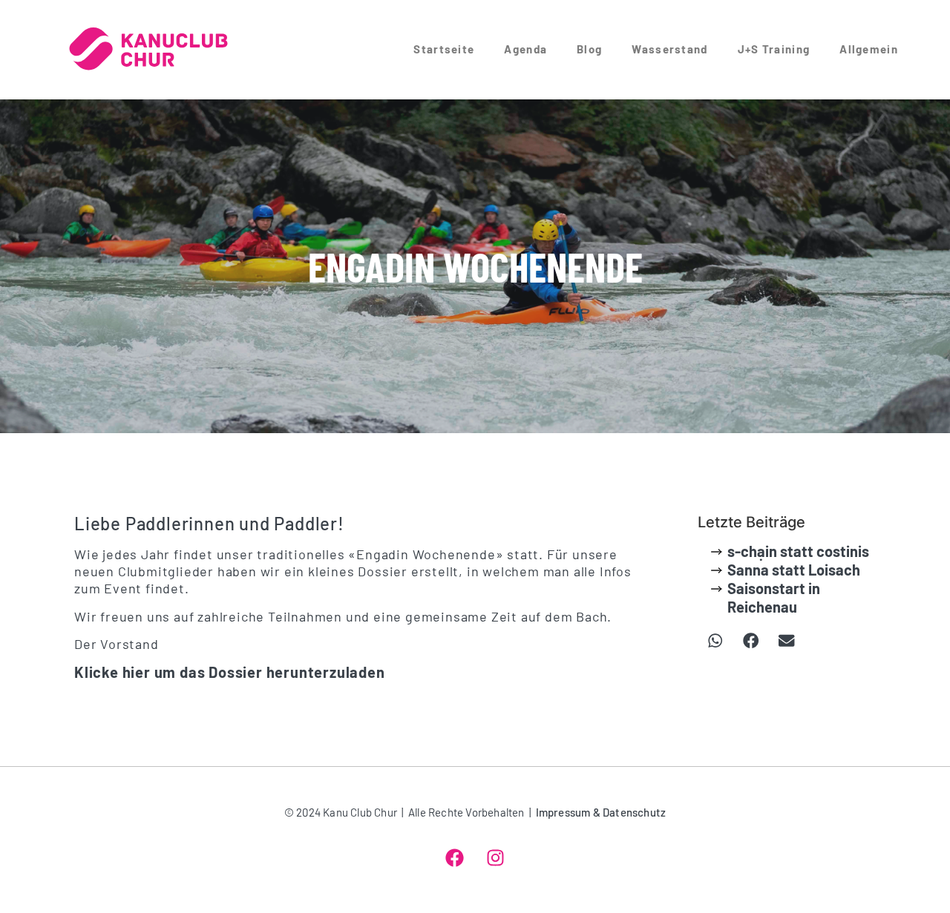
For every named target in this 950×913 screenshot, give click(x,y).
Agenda (525, 49)
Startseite (443, 49)
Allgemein (868, 49)
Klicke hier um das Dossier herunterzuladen (229, 672)
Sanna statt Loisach (793, 570)
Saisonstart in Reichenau (773, 597)
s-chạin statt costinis (798, 551)
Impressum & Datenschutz (601, 812)
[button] (715, 641)
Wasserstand (669, 49)
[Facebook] (455, 857)
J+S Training (774, 49)
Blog (589, 49)
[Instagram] (495, 857)
